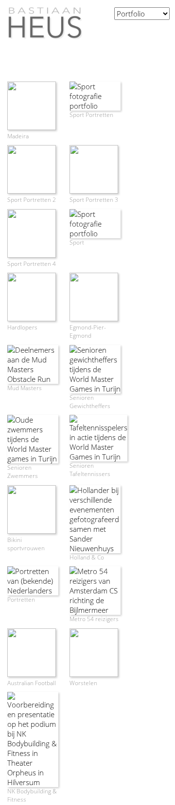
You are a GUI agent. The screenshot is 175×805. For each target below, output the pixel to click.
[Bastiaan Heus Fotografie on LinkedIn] (165, 30)
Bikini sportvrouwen (26, 544)
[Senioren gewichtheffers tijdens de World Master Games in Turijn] (95, 389)
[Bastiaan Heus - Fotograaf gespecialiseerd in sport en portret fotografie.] (41, 44)
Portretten (21, 599)
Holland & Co (87, 557)
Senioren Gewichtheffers (90, 402)
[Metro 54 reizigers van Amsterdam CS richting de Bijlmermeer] (95, 610)
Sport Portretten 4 (31, 264)
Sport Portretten (91, 115)
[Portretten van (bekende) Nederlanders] (32, 590)
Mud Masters (24, 388)
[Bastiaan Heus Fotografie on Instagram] (152, 30)
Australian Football (31, 683)
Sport (77, 242)
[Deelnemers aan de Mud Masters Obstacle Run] (32, 379)
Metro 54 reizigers (94, 619)
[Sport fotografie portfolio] (95, 106)
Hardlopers (22, 327)
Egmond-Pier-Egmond (88, 331)
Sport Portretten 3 (94, 200)
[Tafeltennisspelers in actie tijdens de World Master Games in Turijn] (98, 456)
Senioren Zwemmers (22, 471)
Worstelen (83, 683)
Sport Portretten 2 (31, 200)
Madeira (18, 136)
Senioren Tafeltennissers (90, 469)
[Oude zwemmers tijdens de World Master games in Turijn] (32, 458)
